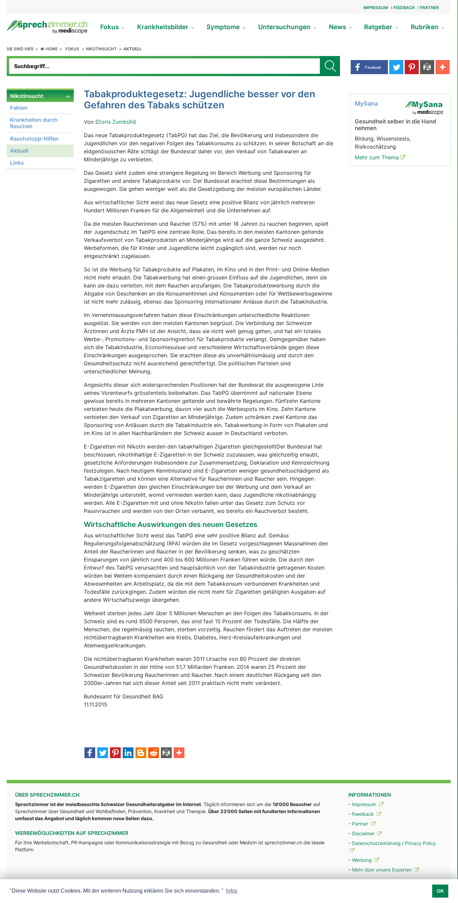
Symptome (224, 27)
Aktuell (132, 48)
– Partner (358, 824)
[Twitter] (103, 753)
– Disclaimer (362, 833)
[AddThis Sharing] (179, 753)
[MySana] (423, 107)
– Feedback (361, 814)
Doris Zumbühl (115, 121)
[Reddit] (154, 753)
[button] (369, 67)
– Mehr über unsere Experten (380, 869)
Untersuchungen (285, 27)
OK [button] (440, 891)
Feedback (404, 7)
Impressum (375, 7)
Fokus (110, 27)
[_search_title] (330, 66)
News (338, 27)
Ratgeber (379, 27)
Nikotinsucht (101, 48)
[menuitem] (40, 129)
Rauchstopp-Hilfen (34, 138)
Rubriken (425, 27)
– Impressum (363, 804)
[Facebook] (90, 753)
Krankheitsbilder (163, 27)
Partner (429, 7)
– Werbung (360, 860)
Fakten (18, 107)
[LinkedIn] (128, 753)
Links (17, 162)
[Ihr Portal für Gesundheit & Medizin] (47, 26)
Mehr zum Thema (377, 157)
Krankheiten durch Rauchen (34, 122)
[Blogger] (141, 753)
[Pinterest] (115, 753)
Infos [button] (231, 891)
